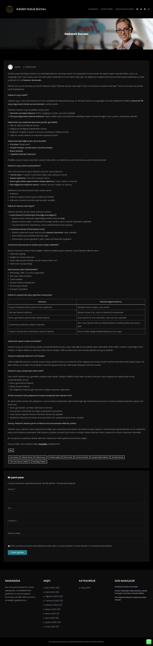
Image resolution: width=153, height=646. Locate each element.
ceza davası (14, 457)
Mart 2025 (50, 618)
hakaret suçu (41, 457)
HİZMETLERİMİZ (107, 9)
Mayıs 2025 (50, 609)
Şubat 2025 (50, 622)
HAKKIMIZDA (93, 9)
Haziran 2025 (51, 605)
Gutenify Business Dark (79, 641)
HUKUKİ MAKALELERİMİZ (124, 9)
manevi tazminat (82, 457)
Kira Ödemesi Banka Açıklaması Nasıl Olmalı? (130, 598)
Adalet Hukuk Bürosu (31, 9)
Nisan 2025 (50, 613)
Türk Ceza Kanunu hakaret (19, 462)
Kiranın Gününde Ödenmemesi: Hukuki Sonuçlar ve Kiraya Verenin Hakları (131, 592)
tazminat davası (117, 457)
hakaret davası (27, 457)
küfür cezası (67, 457)
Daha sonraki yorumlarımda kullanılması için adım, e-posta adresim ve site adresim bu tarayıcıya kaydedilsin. (61, 546)
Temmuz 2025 (52, 600)
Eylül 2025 (50, 592)
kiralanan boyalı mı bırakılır (126, 587)
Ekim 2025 (50, 587)
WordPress (99, 641)
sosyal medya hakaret (100, 457)
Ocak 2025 (50, 626)
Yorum (11, 489)
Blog (11, 450)
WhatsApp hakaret (39, 462)
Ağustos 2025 (51, 596)
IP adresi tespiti (54, 457)
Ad (10, 508)
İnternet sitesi (14, 533)
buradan (43, 444)
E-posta (12, 520)
